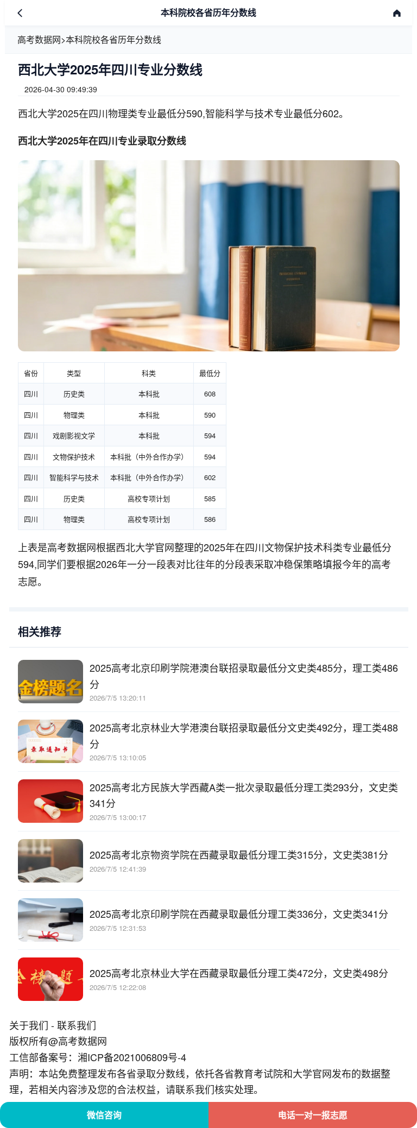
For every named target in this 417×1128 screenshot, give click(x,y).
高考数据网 (39, 39)
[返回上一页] (20, 13)
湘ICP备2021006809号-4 (132, 1057)
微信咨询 (104, 1114)
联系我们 (76, 1025)
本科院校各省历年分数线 (113, 39)
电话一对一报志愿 (313, 1114)
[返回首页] (397, 13)
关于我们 (28, 1025)
